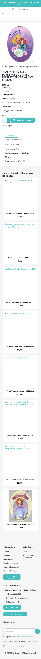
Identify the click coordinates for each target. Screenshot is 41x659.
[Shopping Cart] (38, 14)
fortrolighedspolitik (31, 641)
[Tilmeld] (37, 631)
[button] (7, 13)
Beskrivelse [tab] (11, 135)
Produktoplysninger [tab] (15, 139)
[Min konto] (34, 13)
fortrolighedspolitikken (25, 637)
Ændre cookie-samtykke (12, 577)
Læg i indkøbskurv (23, 120)
